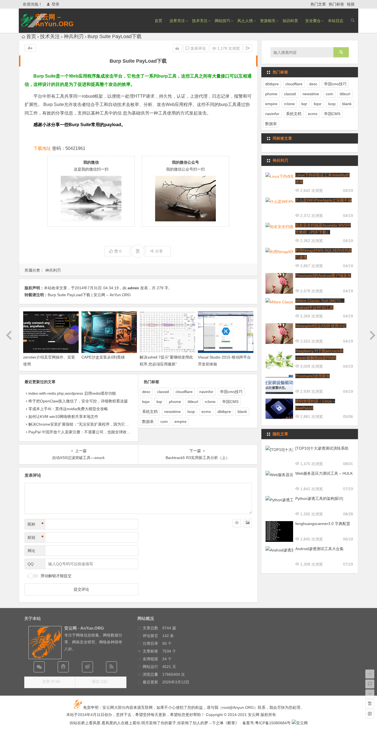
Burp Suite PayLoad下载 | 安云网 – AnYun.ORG (89, 295)
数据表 (148, 421)
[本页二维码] (369, 713)
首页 (158, 20)
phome (175, 401)
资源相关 (267, 20)
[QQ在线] (63, 666)
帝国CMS (230, 401)
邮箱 (36, 537)
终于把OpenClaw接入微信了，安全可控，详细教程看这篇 (78, 401)
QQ (31, 564)
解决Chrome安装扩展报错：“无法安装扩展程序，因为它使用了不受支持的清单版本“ (100, 424)
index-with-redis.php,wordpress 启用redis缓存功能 (72, 393)
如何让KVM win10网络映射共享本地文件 (63, 416)
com (164, 421)
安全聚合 (313, 20)
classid (163, 391)
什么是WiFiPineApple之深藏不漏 (323, 200)
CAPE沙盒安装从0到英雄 (103, 357)
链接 (351, 4)
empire (180, 421)
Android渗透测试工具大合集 (319, 549)
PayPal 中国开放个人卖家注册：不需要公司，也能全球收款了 (81, 432)
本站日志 (335, 20)
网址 (31, 550)
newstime (172, 411)
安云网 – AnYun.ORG (54, 20)
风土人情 (245, 20)
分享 (159, 251)
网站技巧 (222, 20)
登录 (55, 4)
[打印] (177, 48)
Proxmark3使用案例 (312, 376)
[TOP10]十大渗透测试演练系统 (322, 448)
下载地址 (42, 148)
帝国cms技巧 (231, 391)
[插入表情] (237, 523)
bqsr (146, 401)
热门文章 (318, 4)
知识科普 (290, 20)
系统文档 (150, 411)
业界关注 (177, 20)
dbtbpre (224, 411)
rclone (210, 401)
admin (133, 288)
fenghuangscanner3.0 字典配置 (322, 523)
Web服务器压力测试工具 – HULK (324, 473)
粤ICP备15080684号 (273, 723)
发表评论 (197, 48)
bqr (159, 401)
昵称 (36, 524)
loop (191, 411)
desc (146, 391)
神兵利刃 (74, 36)
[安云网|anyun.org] (300, 723)
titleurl (193, 401)
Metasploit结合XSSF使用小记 (320, 325)
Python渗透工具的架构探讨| (319, 498)
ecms (206, 411)
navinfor (206, 391)
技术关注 (200, 20)
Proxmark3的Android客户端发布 (323, 275)
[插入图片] (248, 523)
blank (242, 411)
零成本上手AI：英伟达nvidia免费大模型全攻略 (68, 409)
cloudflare (184, 391)
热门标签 (336, 4)
